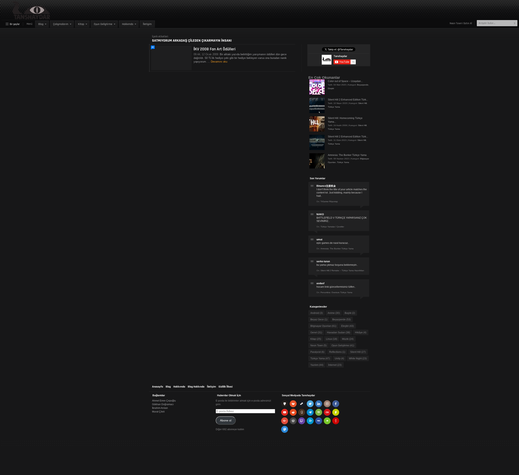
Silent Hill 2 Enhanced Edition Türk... (348, 99)
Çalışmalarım (60, 24)
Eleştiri (331, 88)
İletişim (147, 24)
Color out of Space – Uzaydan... (345, 81)
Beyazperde (362, 85)
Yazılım (316, 365)
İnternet (335, 365)
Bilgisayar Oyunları (323, 326)
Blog (40, 24)
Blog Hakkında (196, 387)
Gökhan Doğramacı (163, 404)
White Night (358, 358)
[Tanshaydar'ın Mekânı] (21, 17)
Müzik (348, 339)
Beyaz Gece (318, 319)
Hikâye (360, 332)
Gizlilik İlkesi (226, 387)
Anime (334, 313)
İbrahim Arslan (160, 408)
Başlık (350, 313)
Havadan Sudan (338, 332)
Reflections (337, 352)
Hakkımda (127, 24)
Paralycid (317, 352)
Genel (316, 332)
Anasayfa (157, 387)
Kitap (81, 24)
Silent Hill (362, 103)
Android (316, 313)
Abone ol (225, 420)
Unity (339, 358)
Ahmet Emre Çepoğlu (164, 400)
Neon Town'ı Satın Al (461, 23)
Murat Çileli (158, 411)
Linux (331, 339)
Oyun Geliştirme (103, 24)
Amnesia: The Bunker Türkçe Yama (347, 155)
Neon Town (318, 345)
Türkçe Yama (334, 107)
